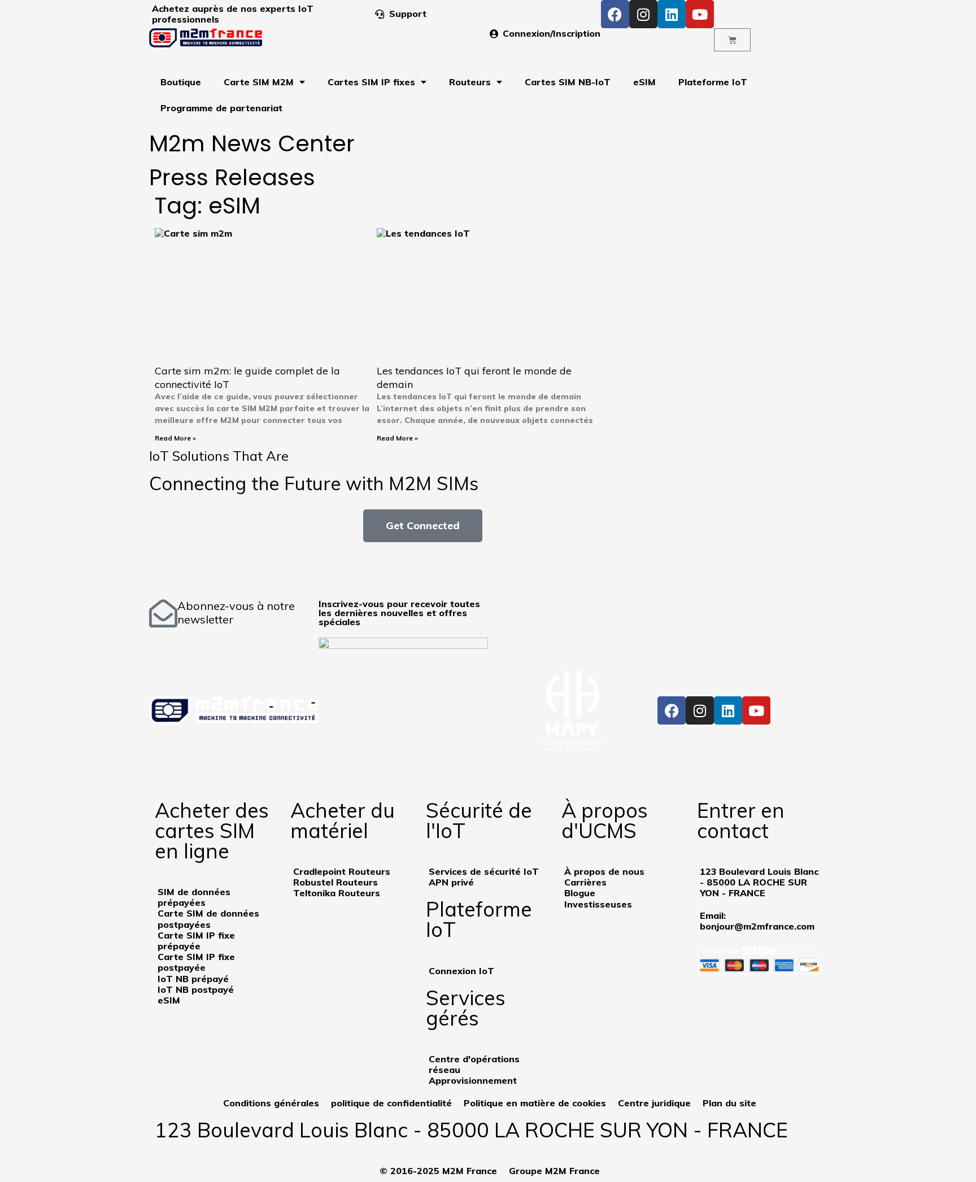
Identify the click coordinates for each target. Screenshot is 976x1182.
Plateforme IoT (712, 82)
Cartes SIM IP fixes (371, 82)
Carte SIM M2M (259, 82)
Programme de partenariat (221, 108)
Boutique (180, 82)
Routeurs (470, 82)
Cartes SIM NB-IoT (568, 82)
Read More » (175, 438)
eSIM (644, 82)
